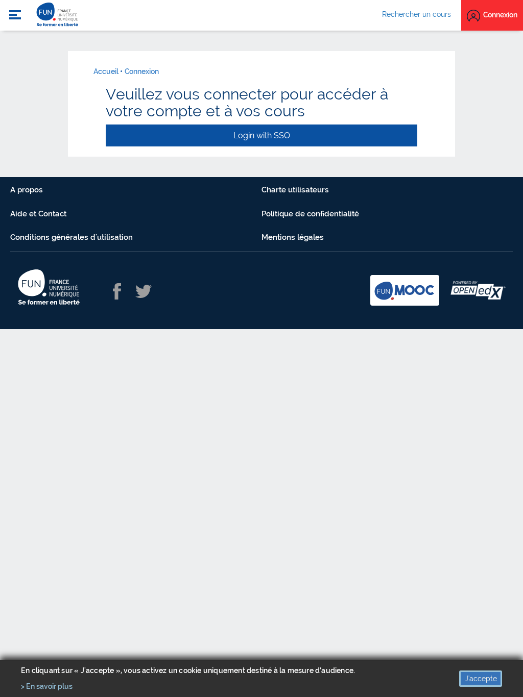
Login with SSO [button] (261, 135)
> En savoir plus (47, 686)
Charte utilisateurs (295, 189)
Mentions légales (293, 237)
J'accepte (481, 679)
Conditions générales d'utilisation (71, 237)
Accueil (105, 71)
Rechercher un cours (416, 14)
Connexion (142, 71)
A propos (26, 189)
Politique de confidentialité (310, 213)
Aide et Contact (38, 213)
